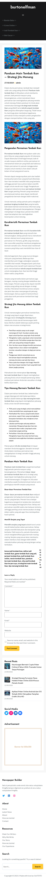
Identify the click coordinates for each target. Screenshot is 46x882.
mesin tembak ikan (17, 558)
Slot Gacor (8, 35)
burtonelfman (23, 7)
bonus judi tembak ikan (13, 551)
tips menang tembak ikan (18, 566)
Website (7, 630)
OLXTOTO (38, 876)
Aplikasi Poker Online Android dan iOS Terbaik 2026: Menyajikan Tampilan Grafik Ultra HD (27, 693)
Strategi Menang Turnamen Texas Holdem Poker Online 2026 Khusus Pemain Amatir (25, 680)
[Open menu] (23, 15)
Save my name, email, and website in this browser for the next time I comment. (22, 641)
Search (38, 866)
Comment (8, 586)
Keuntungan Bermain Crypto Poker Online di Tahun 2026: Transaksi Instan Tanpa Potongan (27, 667)
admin (18, 83)
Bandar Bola (9, 20)
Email (7, 620)
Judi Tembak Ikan (11, 30)
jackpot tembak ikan (12, 556)
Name (7, 610)
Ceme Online (9, 25)
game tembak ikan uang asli (25, 553)
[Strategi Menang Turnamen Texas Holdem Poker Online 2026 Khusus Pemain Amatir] (7, 680)
